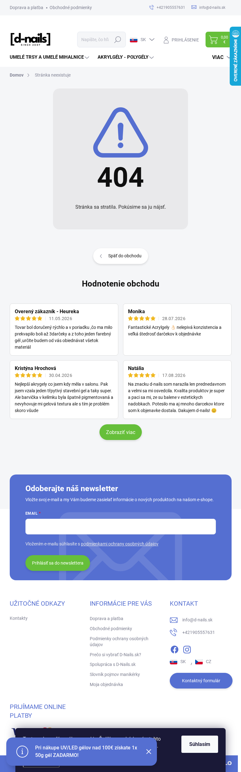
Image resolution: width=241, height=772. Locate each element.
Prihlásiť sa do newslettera (57, 563)
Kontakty (19, 618)
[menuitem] (50, 57)
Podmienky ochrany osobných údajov (119, 641)
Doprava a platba (26, 7)
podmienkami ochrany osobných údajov (119, 543)
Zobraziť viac (120, 432)
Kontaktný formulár (201, 680)
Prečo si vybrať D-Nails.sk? (115, 654)
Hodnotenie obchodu (120, 283)
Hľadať (117, 39)
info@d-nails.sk (197, 619)
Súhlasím (199, 744)
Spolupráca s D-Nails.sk (113, 664)
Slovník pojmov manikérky (115, 674)
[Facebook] (174, 648)
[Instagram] (187, 648)
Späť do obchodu (125, 255)
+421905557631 (198, 632)
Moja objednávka (106, 684)
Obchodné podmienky (71, 7)
